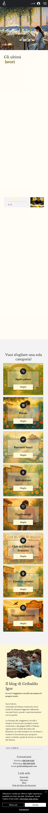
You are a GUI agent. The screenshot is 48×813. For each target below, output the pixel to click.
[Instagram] (12, 748)
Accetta (35, 805)
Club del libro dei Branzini (24, 785)
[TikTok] (17, 748)
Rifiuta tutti (13, 805)
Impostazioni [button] (24, 809)
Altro (19, 192)
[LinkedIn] (15, 748)
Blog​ (24, 783)
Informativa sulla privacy (29, 799)
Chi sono (24, 780)
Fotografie (24, 777)
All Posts (8, 192)
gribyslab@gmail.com (27, 766)
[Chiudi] (45, 793)
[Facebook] (14, 748)
